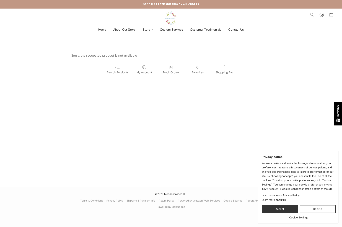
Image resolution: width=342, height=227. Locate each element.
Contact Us (236, 29)
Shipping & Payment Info (141, 200)
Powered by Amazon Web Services (199, 200)
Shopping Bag (225, 72)
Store (147, 29)
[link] (299, 216)
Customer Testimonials (205, 29)
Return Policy (166, 200)
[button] (171, 18)
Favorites (198, 72)
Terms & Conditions (91, 200)
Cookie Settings (233, 200)
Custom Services (171, 29)
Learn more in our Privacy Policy (281, 195)
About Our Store (124, 29)
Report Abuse (254, 200)
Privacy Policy (115, 200)
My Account (144, 72)
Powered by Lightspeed (171, 206)
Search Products (117, 72)
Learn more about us (274, 199)
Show (338, 113)
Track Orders (171, 72)
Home (102, 29)
